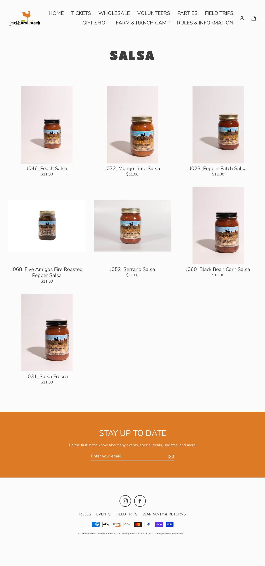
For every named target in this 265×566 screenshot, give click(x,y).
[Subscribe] (170, 456)
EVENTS (103, 514)
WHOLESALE (114, 13)
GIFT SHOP (95, 22)
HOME (56, 13)
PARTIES (187, 13)
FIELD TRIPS (219, 13)
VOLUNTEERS (153, 13)
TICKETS (81, 13)
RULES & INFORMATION (205, 22)
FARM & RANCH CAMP (143, 22)
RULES (85, 514)
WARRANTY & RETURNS (164, 514)
